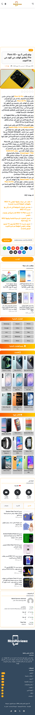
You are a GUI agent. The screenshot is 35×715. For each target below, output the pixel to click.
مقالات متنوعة (29, 676)
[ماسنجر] (9, 248)
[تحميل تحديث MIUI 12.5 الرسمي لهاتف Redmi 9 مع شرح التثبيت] (28, 560)
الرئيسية (29, 706)
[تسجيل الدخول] (5, 5)
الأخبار (31, 50)
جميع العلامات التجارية (17, 346)
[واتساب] (4, 248)
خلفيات (31, 687)
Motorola (17, 336)
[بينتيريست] (17, 248)
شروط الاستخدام (13, 706)
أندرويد (31, 679)
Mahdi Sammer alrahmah (18, 598)
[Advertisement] (17, 28)
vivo (6, 332)
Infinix (17, 328)
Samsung (6, 324)
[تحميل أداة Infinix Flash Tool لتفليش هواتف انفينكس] (28, 549)
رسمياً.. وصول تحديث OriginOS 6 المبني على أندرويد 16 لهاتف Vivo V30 (10, 285)
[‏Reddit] (13, 248)
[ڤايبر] (19, 252)
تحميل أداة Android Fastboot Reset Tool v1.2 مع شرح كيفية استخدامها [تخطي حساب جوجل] (12, 535)
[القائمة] (33, 5)
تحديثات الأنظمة (28, 682)
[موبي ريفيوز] (17, 4)
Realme (28, 328)
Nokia (17, 341)
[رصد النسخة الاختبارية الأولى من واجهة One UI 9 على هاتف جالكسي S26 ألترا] (26, 276)
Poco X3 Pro (21, 101)
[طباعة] (11, 252)
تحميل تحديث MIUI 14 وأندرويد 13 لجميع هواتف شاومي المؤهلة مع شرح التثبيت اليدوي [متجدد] (17, 226)
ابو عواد (24, 612)
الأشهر (29, 506)
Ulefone (6, 341)
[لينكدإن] (22, 248)
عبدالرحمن (23, 607)
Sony (28, 341)
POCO (28, 324)
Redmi (17, 332)
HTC (6, 336)
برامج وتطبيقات (29, 684)
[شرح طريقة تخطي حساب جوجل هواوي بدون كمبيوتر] (28, 527)
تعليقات (6, 506)
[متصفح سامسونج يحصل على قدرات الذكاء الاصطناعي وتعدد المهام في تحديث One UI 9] (9, 298)
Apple (28, 336)
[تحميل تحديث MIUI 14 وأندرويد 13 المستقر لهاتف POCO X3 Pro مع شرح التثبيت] (28, 571)
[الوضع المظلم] (2, 5)
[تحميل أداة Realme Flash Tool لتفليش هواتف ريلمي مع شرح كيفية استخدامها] (28, 516)
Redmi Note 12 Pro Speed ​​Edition (21, 128)
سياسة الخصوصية (22, 706)
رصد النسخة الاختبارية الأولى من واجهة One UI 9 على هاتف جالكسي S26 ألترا (27, 285)
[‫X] (26, 248)
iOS (32, 693)
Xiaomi (17, 324)
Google (6, 328)
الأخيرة (18, 506)
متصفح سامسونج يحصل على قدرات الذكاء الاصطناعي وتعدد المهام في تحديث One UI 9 (9, 307)
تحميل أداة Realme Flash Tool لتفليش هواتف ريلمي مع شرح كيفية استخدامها (13, 513)
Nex (28, 332)
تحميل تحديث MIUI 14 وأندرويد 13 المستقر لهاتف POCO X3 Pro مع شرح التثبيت (12, 569)
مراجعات (30, 696)
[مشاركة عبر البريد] (15, 252)
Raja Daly (23, 622)
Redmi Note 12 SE (27, 180)
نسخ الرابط (7, 240)
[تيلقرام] (24, 252)
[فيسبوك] (30, 248)
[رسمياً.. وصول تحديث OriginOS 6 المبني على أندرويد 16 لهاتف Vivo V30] (9, 276)
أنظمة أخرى (30, 690)
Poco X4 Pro (18, 97)
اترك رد (17, 259)
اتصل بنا (6, 706)
